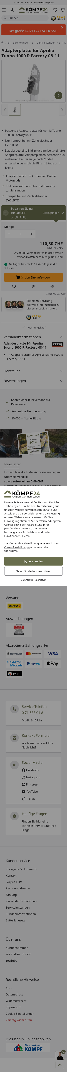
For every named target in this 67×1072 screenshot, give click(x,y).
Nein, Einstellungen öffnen (33, 571)
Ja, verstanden (33, 561)
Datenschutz (27, 579)
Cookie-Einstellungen (17, 547)
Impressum (40, 579)
